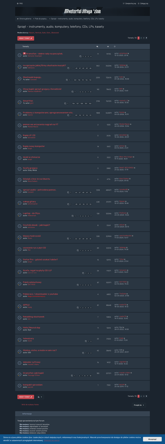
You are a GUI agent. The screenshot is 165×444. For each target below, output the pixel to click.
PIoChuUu (122, 213)
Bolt (120, 89)
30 (84, 204)
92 (87, 115)
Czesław (33, 80)
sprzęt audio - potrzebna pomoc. (39, 189)
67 (80, 192)
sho (29, 319)
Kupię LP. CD (29, 135)
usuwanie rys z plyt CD (34, 247)
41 (80, 68)
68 (83, 192)
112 (87, 80)
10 (90, 376)
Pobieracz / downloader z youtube (40, 294)
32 (90, 204)
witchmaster (33, 204)
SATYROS (31, 284)
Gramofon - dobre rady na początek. (44, 53)
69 (87, 192)
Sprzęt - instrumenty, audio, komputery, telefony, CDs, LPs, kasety (60, 26)
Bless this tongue (126, 157)
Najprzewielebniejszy (36, 296)
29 (80, 204)
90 (80, 115)
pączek (30, 387)
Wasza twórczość (32, 236)
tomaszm (123, 270)
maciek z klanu (33, 364)
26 (90, 239)
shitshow (31, 227)
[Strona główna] (82, 11)
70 (90, 192)
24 (83, 239)
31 (87, 204)
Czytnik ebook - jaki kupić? (36, 225)
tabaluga (122, 65)
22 (76, 239)
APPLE (26, 305)
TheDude (122, 294)
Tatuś (121, 259)
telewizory (28, 338)
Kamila (121, 112)
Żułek (30, 341)
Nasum (31, 33)
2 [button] (141, 38)
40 (76, 68)
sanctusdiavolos (125, 236)
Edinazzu (31, 68)
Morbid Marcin (33, 127)
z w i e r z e (32, 273)
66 (76, 192)
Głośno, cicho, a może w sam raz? (40, 350)
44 (90, 68)
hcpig (30, 307)
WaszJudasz (32, 181)
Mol (29, 250)
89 (76, 115)
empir (30, 148)
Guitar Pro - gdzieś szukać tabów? (40, 259)
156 (73, 103)
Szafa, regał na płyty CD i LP (37, 270)
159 (86, 103)
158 (82, 103)
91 (83, 115)
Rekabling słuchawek (33, 316)
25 (87, 239)
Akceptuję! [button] (152, 439)
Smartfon (28, 101)
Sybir (44, 33)
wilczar (122, 225)
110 (79, 80)
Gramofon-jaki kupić (33, 373)
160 (90, 103)
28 (76, 204)
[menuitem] (20, 3)
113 (90, 80)
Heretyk (38, 33)
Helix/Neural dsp (31, 327)
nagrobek (122, 362)
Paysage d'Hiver (34, 375)
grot (31, 103)
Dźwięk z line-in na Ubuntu (36, 179)
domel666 (31, 138)
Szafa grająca (30, 168)
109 (75, 80)
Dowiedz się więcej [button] (51, 440)
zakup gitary (29, 201)
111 (83, 80)
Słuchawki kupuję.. (32, 77)
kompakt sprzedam (33, 384)
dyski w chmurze (31, 157)
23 (80, 239)
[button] (146, 38)
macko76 (122, 305)
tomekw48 (123, 189)
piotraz (122, 146)
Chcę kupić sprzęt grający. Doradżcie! (42, 89)
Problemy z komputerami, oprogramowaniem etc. (48, 112)
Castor (30, 115)
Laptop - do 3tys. (31, 213)
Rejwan (122, 201)
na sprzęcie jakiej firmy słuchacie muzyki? (44, 65)
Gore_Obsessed (53, 33)
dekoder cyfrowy (31, 362)
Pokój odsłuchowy (32, 282)
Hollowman (32, 216)
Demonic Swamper (35, 56)
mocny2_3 (123, 101)
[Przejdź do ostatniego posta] (128, 53)
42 (83, 68)
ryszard (30, 192)
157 (78, 103)
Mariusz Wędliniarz (35, 91)
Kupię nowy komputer (34, 146)
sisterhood (123, 53)
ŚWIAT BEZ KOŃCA (126, 168)
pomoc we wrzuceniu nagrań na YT (40, 124)
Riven (30, 238)
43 (87, 68)
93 (90, 115)
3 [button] (143, 38)
